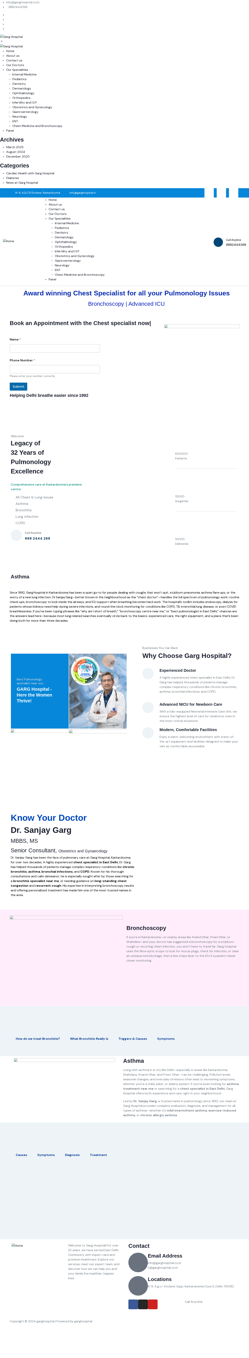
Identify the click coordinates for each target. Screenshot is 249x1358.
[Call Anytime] (218, 242)
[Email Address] (138, 1262)
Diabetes (12, 178)
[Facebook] (209, 193)
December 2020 (18, 156)
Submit (18, 386)
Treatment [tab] (98, 1155)
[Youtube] (233, 193)
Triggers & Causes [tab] (132, 1039)
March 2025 (15, 147)
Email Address (165, 1256)
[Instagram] (221, 193)
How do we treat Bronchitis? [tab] (38, 1039)
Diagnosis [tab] (72, 1155)
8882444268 (200, 1308)
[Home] (8, 241)
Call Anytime (233, 239)
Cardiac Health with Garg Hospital (30, 173)
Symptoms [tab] (166, 1039)
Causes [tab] (21, 1155)
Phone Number (22, 360)
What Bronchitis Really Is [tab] (89, 1039)
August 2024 (15, 152)
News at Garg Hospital (22, 183)
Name (15, 339)
